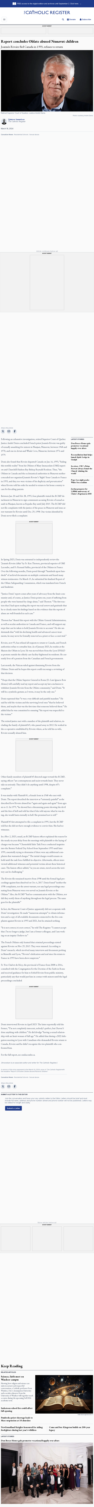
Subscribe (86, 19)
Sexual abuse (34, 134)
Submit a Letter (13, 1108)
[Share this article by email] (9, 431)
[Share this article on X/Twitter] (3, 431)
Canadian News (7, 134)
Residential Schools (21, 134)
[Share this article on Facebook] (15, 431)
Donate (72, 19)
